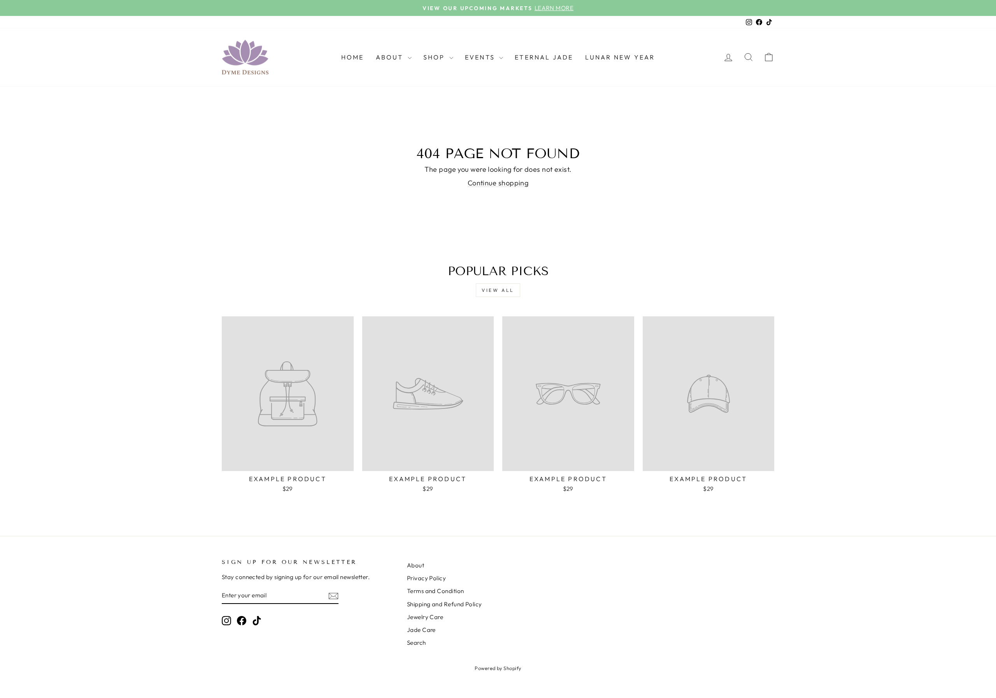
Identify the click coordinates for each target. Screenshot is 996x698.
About (415, 565)
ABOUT (391, 57)
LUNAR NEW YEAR (620, 57)
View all (498, 290)
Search (416, 642)
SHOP (435, 57)
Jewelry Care (425, 617)
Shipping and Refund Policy (444, 604)
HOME (352, 57)
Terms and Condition (435, 591)
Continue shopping (498, 182)
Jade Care (421, 629)
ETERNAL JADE (544, 57)
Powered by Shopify (498, 668)
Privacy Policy (426, 578)
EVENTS (481, 57)
